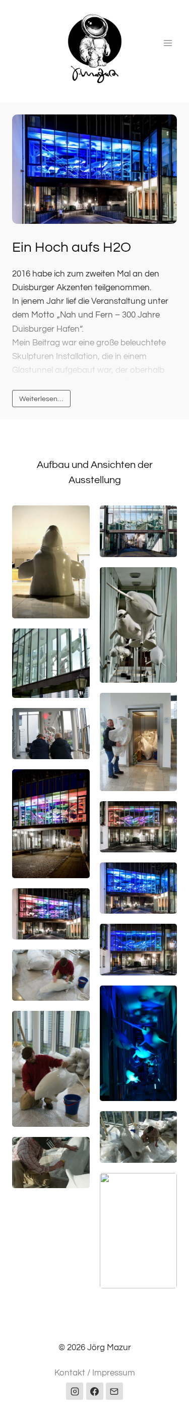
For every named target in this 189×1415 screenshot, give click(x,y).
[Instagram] (74, 1391)
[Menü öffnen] (167, 43)
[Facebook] (94, 1391)
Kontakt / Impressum (94, 1373)
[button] (94, 169)
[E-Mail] (114, 1391)
